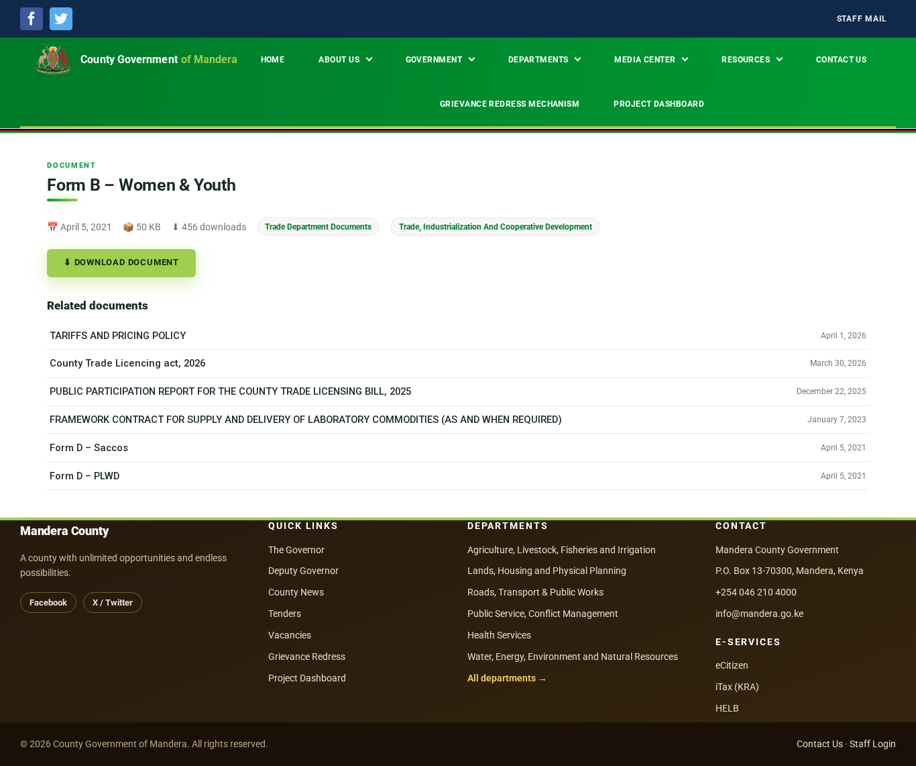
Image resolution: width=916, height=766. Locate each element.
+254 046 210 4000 (756, 592)
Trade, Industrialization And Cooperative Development (495, 227)
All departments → (507, 678)
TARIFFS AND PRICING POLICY (118, 336)
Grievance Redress (306, 656)
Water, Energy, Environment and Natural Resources (572, 656)
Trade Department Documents (318, 227)
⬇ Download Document (121, 262)
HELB (727, 708)
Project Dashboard (307, 678)
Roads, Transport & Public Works (535, 592)
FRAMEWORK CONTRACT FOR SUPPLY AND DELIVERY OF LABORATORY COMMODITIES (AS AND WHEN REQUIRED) (306, 420)
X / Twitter (113, 602)
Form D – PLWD (84, 476)
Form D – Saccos (89, 448)
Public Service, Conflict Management (542, 613)
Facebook (48, 602)
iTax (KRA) (737, 686)
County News (296, 592)
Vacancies (289, 635)
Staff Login (873, 743)
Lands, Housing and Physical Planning (546, 570)
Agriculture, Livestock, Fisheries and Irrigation (561, 549)
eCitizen (731, 665)
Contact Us (820, 743)
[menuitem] (862, 19)
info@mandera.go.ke (759, 613)
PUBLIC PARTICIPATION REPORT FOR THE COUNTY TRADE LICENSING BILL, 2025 (230, 391)
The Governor (296, 549)
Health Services (499, 635)
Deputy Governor (303, 570)
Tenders (284, 613)
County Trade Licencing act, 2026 (127, 363)
